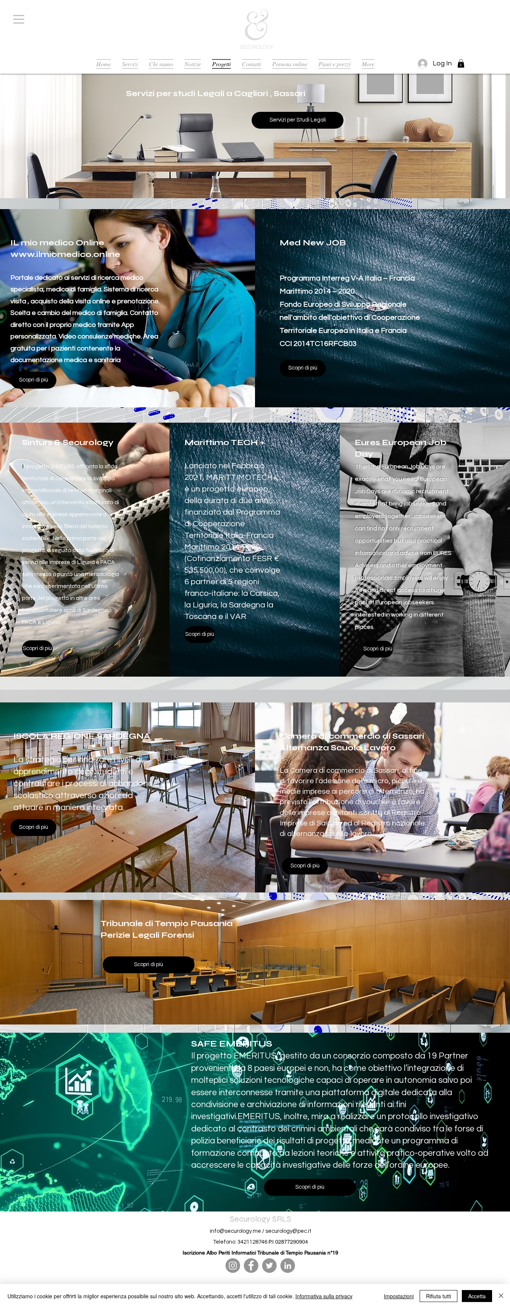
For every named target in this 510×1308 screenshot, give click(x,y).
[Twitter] (269, 1265)
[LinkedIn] (287, 1265)
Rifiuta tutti (438, 1296)
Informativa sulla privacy (323, 1296)
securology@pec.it (288, 1231)
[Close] (501, 1296)
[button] (460, 63)
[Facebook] (251, 1265)
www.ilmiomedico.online (65, 254)
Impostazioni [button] (399, 1296)
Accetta (477, 1296)
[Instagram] (233, 1265)
